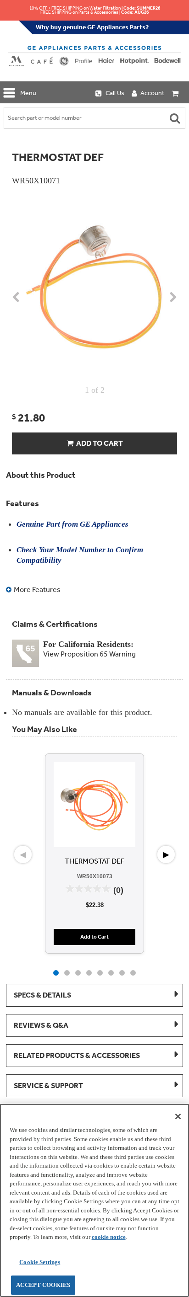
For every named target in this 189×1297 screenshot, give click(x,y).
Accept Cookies (43, 1284)
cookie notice (109, 1236)
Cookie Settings (39, 1262)
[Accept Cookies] (178, 1116)
